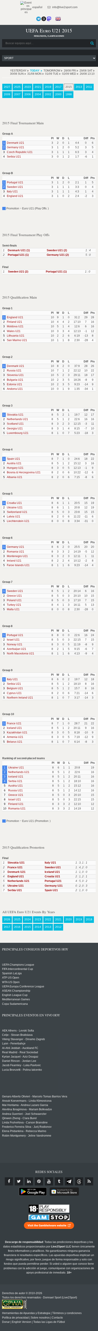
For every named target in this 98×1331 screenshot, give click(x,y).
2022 (48, 919)
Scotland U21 (15, 423)
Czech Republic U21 (20, 152)
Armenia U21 (15, 737)
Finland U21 (14, 321)
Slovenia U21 (15, 375)
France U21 (14, 723)
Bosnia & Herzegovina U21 (24, 472)
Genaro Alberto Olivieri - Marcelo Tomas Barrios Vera (34, 1096)
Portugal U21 (15, 182)
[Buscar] (92, 43)
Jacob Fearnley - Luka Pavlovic (21, 1065)
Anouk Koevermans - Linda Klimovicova (27, 1100)
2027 (7, 87)
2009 (7, 94)
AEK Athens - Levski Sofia (18, 1030)
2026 (7, 919)
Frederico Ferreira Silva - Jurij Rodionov (27, 1126)
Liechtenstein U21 (18, 521)
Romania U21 (15, 551)
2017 (58, 87)
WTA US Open (11, 982)
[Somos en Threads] (43, 19)
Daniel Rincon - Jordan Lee (19, 1061)
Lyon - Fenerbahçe (14, 1043)
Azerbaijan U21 (16, 649)
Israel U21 (13, 639)
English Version (21, 1322)
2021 (38, 87)
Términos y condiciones (67, 1313)
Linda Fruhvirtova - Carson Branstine (25, 1122)
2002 (48, 94)
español (37, 7)
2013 (79, 87)
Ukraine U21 (15, 507)
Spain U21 (13, 458)
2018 (89, 919)
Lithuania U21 (15, 335)
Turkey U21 (14, 604)
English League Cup (15, 995)
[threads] (79, 1181)
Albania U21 (14, 477)
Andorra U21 (15, 388)
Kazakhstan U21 (17, 732)
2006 (27, 94)
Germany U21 (15, 147)
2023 (27, 87)
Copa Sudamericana (15, 1003)
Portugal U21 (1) (18, 254)
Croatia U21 (14, 503)
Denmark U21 (15, 142)
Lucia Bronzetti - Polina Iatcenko (22, 1069)
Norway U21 (14, 644)
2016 (17, 927)
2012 (58, 927)
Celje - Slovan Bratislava (17, 1035)
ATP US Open (10, 977)
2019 (48, 87)
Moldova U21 (15, 326)
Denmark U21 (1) (19, 250)
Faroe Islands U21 (18, 565)
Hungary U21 (15, 467)
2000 (58, 94)
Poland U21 (14, 600)
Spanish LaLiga (12, 973)
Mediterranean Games (16, 999)
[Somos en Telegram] (38, 19)
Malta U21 (13, 609)
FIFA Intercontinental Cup (17, 969)
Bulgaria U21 (15, 379)
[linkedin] (29, 1181)
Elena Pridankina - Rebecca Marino (24, 1131)
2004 (38, 94)
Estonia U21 (14, 384)
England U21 (15, 196)
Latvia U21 (13, 516)
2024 (27, 919)
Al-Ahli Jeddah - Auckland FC (20, 1048)
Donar (6, 1322)
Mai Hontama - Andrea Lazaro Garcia (25, 1105)
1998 (68, 94)
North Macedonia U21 (20, 653)
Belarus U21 (14, 741)
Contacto (57, 1317)
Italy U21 (12, 191)
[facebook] (9, 1181)
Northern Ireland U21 (20, 697)
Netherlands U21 (17, 419)
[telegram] (69, 1181)
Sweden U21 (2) (57, 250)
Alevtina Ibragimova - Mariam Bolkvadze (27, 1109)
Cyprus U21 (14, 693)
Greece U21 (14, 595)
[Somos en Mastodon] (49, 19)
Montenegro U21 (17, 556)
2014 (38, 927)
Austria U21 (14, 463)
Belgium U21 (15, 688)
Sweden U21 (15, 187)
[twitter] (19, 1181)
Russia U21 (14, 370)
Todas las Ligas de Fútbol (49, 1322)
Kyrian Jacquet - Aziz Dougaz (20, 1056)
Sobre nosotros (40, 1317)
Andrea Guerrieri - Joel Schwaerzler (24, 1114)
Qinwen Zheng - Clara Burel (19, 1118)
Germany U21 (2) (58, 254)
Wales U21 (14, 331)
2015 (68, 87)
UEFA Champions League (18, 964)
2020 (68, 919)
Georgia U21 (15, 428)
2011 (89, 87)
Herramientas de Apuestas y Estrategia (26, 1313)
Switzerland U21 (17, 512)
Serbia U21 (14, 156)
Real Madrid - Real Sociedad (20, 1052)
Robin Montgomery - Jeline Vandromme (26, 1135)
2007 (17, 94)
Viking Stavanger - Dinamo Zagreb (23, 1039)
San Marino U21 (17, 340)
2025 (17, 87)
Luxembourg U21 (17, 433)
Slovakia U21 (15, 414)
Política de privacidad (15, 1317)
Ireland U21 (14, 560)
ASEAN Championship (16, 990)
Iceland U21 (14, 728)
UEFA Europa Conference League (23, 986)
